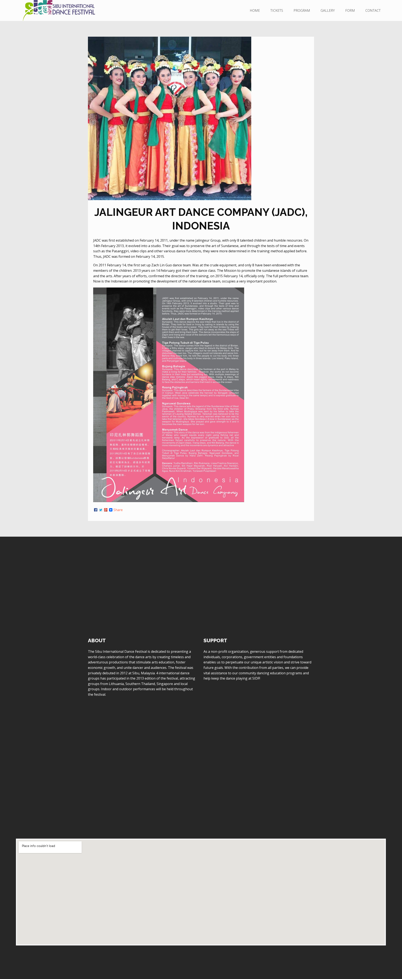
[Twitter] (100, 510)
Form (350, 10)
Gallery (328, 10)
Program (302, 10)
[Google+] (105, 510)
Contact (373, 10)
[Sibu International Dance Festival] (80, 10)
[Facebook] (95, 510)
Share (118, 510)
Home (255, 10)
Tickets (276, 10)
